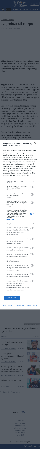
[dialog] (20, 224)
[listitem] (20, 182)
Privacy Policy (32, 305)
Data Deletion (7, 305)
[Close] (36, 144)
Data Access (20, 305)
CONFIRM (12, 298)
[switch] (31, 187)
